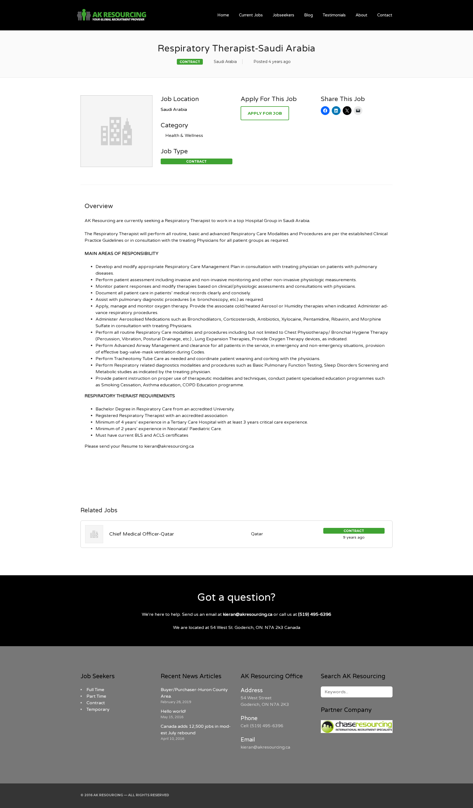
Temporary (97, 709)
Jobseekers (283, 15)
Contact (384, 15)
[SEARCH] (385, 691)
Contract (95, 703)
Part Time (96, 696)
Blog (308, 15)
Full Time (95, 689)
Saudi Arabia (174, 109)
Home (223, 15)
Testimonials (334, 15)
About (361, 15)
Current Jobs (251, 15)
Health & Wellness (184, 135)
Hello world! (173, 711)
